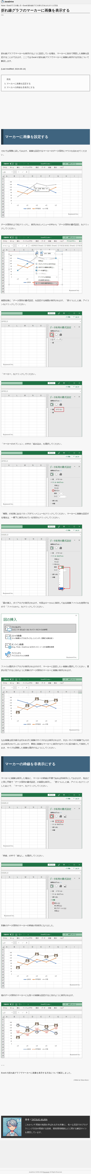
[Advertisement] (45, 32)
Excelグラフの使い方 (14, 5)
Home (3, 5)
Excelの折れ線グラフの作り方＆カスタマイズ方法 (40, 5)
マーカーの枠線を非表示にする (21, 87)
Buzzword (46, 1172)
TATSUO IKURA (39, 1119)
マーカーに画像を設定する (19, 83)
